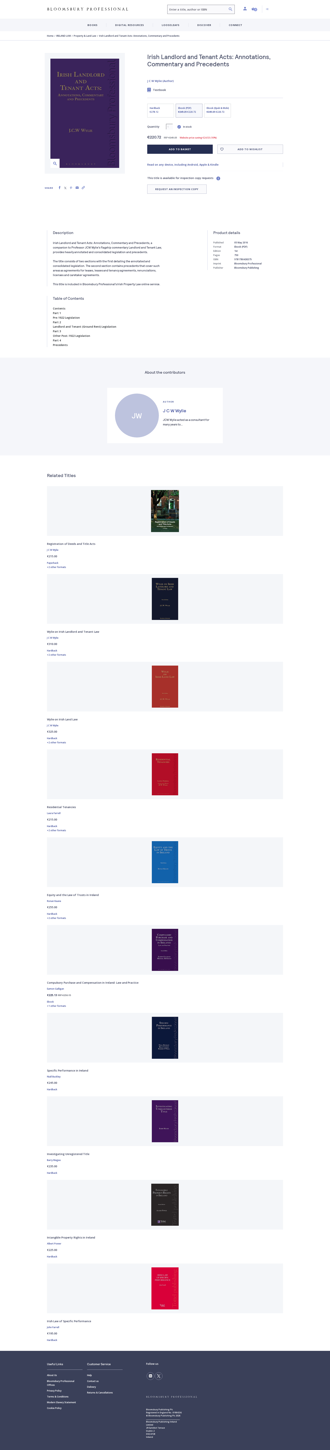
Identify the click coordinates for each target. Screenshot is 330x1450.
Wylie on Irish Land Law (62, 719)
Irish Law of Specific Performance (69, 1321)
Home (50, 35)
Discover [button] (204, 25)
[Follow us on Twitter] (159, 1376)
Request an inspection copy (176, 189)
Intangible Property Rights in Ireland (71, 1237)
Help (89, 1375)
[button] (254, 9)
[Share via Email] (77, 187)
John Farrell (53, 1327)
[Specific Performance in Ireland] (165, 1038)
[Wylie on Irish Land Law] (165, 687)
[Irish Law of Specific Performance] (165, 1288)
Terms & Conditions (58, 1396)
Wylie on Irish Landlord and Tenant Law (73, 631)
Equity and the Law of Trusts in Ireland (73, 895)
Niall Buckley (54, 1076)
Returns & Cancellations (100, 1392)
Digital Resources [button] (129, 25)
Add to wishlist (250, 149)
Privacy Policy (54, 1390)
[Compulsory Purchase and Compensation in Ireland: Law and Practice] (165, 950)
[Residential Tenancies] (165, 774)
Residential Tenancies (61, 807)
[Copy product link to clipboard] (83, 187)
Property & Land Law (85, 35)
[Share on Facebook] (59, 187)
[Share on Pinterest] (71, 187)
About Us (52, 1375)
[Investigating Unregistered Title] (165, 1121)
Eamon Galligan (55, 988)
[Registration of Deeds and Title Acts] (165, 511)
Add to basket (180, 149)
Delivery (91, 1386)
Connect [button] (235, 25)
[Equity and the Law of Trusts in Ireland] (165, 862)
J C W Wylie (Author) (160, 81)
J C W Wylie (174, 410)
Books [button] (92, 25)
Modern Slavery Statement (61, 1402)
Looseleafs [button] (171, 25)
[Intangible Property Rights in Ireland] (165, 1205)
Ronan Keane (54, 901)
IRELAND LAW (63, 35)
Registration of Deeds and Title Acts (71, 544)
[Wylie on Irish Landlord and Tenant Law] (165, 599)
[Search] (230, 9)
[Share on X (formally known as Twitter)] (65, 187)
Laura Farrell (54, 813)
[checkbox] (160, 110)
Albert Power (54, 1243)
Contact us (93, 1381)
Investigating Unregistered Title (68, 1154)
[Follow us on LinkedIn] (150, 1376)
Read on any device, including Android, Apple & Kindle (182, 164)
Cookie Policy (54, 1408)
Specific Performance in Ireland (67, 1070)
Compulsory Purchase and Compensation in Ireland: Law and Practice (92, 982)
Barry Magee (54, 1160)
